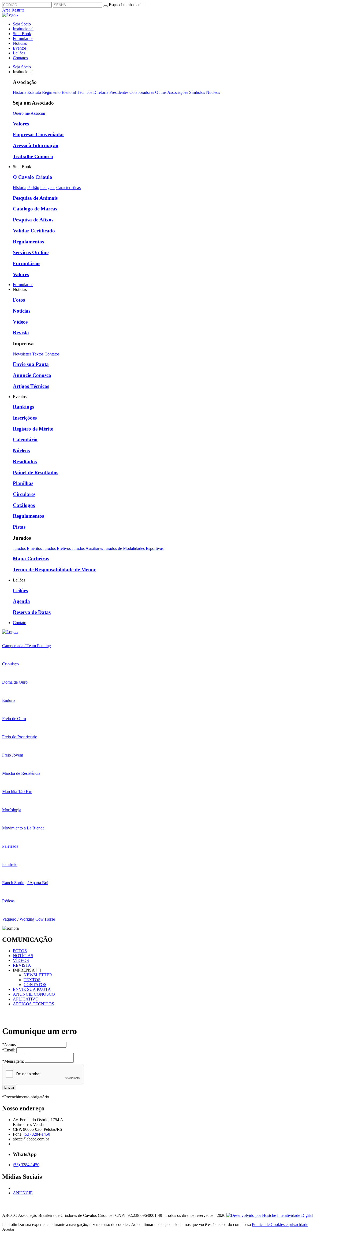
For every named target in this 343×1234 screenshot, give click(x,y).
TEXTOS (32, 979)
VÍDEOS (21, 960)
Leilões (19, 53)
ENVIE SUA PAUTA (32, 989)
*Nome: (9, 1044)
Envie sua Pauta (31, 364)
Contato (19, 622)
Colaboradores (141, 92)
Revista (21, 332)
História (19, 92)
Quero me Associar (29, 113)
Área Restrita (13, 10)
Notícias (20, 43)
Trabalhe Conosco (33, 156)
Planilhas (23, 483)
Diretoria (100, 92)
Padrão (33, 187)
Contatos (20, 57)
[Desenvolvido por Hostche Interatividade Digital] (269, 1215)
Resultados (25, 461)
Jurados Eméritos (28, 548)
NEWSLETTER (38, 975)
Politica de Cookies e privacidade (280, 1224)
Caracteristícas (68, 187)
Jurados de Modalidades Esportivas (133, 548)
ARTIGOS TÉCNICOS (33, 1004)
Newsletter (22, 354)
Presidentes (118, 92)
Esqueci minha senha (126, 4)
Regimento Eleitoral (59, 92)
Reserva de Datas (32, 612)
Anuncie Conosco (32, 375)
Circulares (24, 494)
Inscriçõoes (25, 418)
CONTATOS (35, 984)
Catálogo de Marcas (35, 209)
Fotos (19, 300)
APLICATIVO (26, 999)
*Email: (9, 1050)
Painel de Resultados (35, 472)
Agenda (21, 601)
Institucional (23, 29)
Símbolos (197, 92)
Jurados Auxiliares (88, 548)
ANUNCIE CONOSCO (34, 994)
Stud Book (22, 33)
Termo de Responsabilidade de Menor (54, 569)
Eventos (20, 48)
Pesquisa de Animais (35, 198)
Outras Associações (171, 92)
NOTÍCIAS (23, 955)
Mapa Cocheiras (31, 558)
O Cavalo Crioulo (32, 177)
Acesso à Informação (35, 145)
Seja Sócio (22, 24)
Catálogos (24, 505)
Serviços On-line (31, 252)
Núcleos (213, 92)
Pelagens (47, 187)
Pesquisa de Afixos (33, 220)
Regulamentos (28, 241)
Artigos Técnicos (31, 386)
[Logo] (10, 631)
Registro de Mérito (33, 429)
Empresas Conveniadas (38, 134)
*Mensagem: (13, 1061)
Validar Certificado (34, 231)
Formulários (23, 38)
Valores (21, 124)
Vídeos (20, 322)
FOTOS (20, 950)
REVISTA (22, 965)
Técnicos (84, 92)
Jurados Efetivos (57, 548)
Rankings (23, 407)
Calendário (25, 439)
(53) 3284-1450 (37, 1134)
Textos (37, 354)
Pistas (19, 527)
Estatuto (34, 92)
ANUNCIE (23, 1193)
